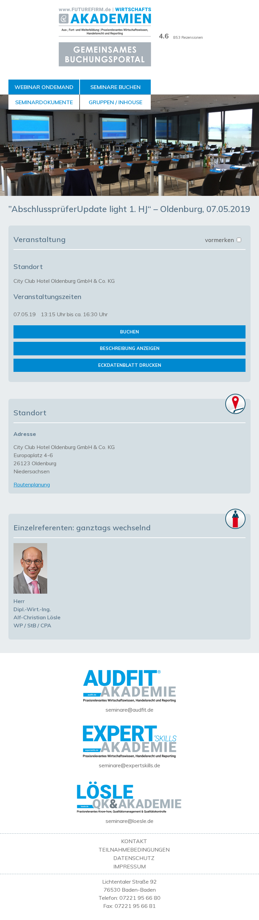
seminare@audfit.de (129, 709)
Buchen (129, 331)
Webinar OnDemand (44, 87)
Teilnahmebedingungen (134, 849)
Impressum (129, 866)
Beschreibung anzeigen (130, 348)
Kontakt (134, 841)
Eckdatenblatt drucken (129, 365)
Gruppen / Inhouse (115, 102)
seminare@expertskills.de (129, 765)
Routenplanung (31, 484)
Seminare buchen (115, 87)
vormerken (220, 239)
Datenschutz (133, 858)
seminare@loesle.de (129, 821)
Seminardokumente (44, 102)
